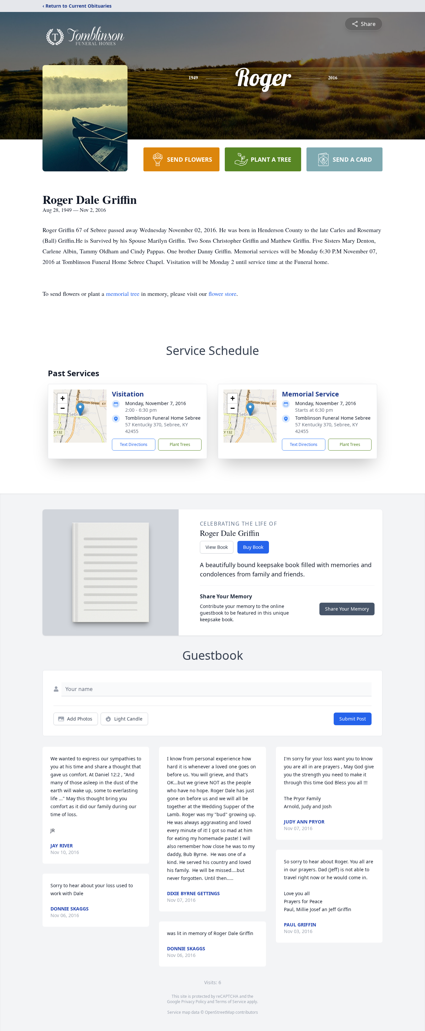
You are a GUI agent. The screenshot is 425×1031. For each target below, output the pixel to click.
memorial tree (122, 294)
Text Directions (133, 444)
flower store (222, 294)
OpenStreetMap (219, 1012)
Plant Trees (180, 444)
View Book (217, 547)
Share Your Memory (347, 609)
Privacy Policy (193, 1001)
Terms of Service (230, 1001)
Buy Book (253, 547)
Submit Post (352, 719)
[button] (80, 409)
